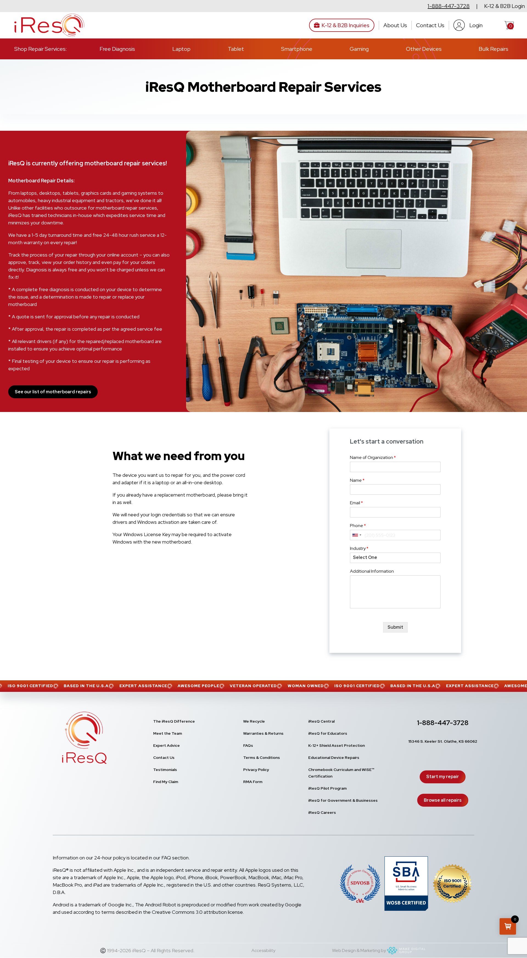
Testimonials (165, 769)
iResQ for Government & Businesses (343, 800)
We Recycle (254, 721)
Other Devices (424, 48)
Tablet (236, 48)
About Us (395, 25)
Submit (395, 627)
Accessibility (263, 950)
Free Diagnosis (117, 48)
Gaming (359, 48)
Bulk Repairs (493, 48)
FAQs (248, 745)
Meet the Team (167, 733)
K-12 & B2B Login (504, 6)
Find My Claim (165, 781)
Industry (359, 548)
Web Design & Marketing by (359, 950)
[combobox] (356, 535)
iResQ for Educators (327, 733)
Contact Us (430, 25)
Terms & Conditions (261, 757)
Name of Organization (373, 457)
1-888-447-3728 (449, 6)
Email (356, 503)
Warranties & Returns (263, 733)
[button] (508, 926)
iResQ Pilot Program (327, 788)
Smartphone (296, 48)
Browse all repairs (443, 800)
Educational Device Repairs (333, 757)
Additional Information (372, 571)
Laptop (181, 48)
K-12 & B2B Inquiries (345, 25)
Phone (358, 525)
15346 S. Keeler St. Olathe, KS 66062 (442, 741)
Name (357, 480)
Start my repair (442, 776)
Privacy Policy (256, 769)
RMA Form (252, 781)
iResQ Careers (322, 812)
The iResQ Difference (174, 721)
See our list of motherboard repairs (53, 392)
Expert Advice (166, 745)
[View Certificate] (452, 885)
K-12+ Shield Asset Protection (336, 745)
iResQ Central (321, 721)
